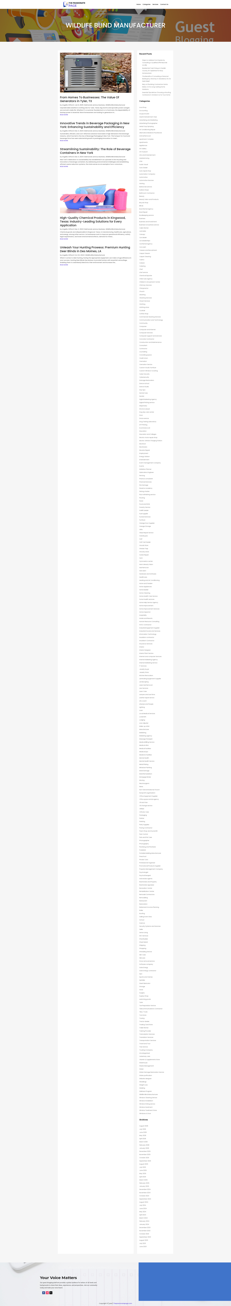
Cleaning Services (145, 298)
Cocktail (142, 311)
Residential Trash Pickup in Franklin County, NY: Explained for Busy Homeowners (154, 70)
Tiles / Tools (143, 1012)
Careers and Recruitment (148, 250)
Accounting (143, 111)
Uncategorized (144, 1053)
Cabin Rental (143, 228)
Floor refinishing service (147, 495)
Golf (140, 539)
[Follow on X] (50, 1292)
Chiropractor (143, 288)
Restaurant (143, 901)
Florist (141, 501)
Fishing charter (144, 491)
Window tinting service (147, 1104)
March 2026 (143, 1142)
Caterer (142, 263)
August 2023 (143, 1240)
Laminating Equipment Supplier (150, 679)
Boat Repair (143, 212)
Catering (142, 266)
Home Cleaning (144, 593)
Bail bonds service (91, 105)
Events (141, 466)
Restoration (143, 904)
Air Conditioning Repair (147, 130)
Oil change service (145, 806)
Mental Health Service (146, 761)
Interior (141, 647)
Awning (141, 183)
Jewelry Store (144, 672)
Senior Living (143, 932)
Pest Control (143, 834)
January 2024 (144, 1224)
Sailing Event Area (145, 917)
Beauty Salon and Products (149, 199)
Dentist (141, 396)
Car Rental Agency (145, 244)
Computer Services (146, 333)
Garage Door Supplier (147, 523)
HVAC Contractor (145, 625)
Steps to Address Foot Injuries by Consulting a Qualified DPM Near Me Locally (154, 62)
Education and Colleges (147, 434)
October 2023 (144, 1234)
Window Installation (146, 1101)
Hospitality (143, 615)
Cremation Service (145, 364)
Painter (141, 818)
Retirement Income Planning (149, 907)
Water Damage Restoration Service (151, 1072)
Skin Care (142, 955)
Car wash (142, 247)
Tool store (142, 1015)
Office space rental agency (149, 799)
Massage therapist (145, 739)
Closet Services (144, 301)
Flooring (142, 498)
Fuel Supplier (143, 514)
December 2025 (145, 1151)
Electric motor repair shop (148, 437)
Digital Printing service (146, 402)
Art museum (143, 152)
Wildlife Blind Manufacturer (115, 105)
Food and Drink (144, 504)
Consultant (143, 345)
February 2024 (144, 1221)
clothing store (144, 307)
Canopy (142, 234)
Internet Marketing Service (148, 663)
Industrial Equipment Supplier (149, 628)
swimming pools (145, 999)
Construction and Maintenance (150, 342)
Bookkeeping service (146, 215)
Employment (143, 453)
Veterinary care (144, 1056)
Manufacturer (144, 729)
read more (64, 115)
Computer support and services (150, 336)
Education (143, 431)
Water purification (145, 1075)
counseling (143, 352)
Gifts (141, 529)
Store (141, 990)
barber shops (144, 190)
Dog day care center (146, 412)
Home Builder (143, 590)
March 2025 (143, 1180)
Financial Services (145, 482)
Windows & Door (145, 1113)
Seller (141, 929)
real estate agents (145, 879)
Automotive (143, 177)
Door (141, 415)
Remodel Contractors (146, 894)
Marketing (142, 733)
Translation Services (146, 1037)
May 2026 (142, 1135)
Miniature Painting (145, 768)
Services (155, 4)
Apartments (143, 142)
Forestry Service (144, 507)
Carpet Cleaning (145, 257)
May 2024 (142, 1212)
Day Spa (142, 390)
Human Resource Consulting (149, 621)
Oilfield (141, 809)
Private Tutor (143, 860)
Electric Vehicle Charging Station (150, 441)
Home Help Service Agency (148, 602)
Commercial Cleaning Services (150, 317)
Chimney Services (145, 285)
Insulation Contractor (146, 641)
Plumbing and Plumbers (147, 847)
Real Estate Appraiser (146, 885)
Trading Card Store (146, 1025)
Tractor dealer (144, 1021)
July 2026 (142, 1129)
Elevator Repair (144, 450)
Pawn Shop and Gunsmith (148, 831)
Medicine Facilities (145, 755)
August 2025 (143, 1164)
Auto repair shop (145, 171)
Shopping (142, 948)
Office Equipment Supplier (148, 796)
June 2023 (143, 1247)
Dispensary (143, 406)
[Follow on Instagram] (47, 1292)
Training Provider (145, 1031)
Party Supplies (144, 825)
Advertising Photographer (148, 123)
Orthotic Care (144, 812)
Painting (142, 821)
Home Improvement (146, 606)
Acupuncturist (144, 114)
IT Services (143, 666)
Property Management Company (151, 869)
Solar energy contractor (147, 971)
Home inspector (145, 612)
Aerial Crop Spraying (146, 126)
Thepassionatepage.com (122, 1303)
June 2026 (143, 1132)
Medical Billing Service (146, 742)
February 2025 (144, 1183)
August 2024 (143, 1202)
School (141, 920)
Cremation (143, 361)
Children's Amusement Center (149, 282)
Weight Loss (143, 1085)
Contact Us (164, 4)
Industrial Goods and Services (149, 631)
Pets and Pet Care (145, 837)
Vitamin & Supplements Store (149, 1060)
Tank (141, 1002)
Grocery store (144, 552)
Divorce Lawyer (144, 409)
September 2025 (145, 1161)
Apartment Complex (146, 139)
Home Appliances (145, 587)
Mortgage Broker (145, 777)
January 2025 (144, 1186)
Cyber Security (144, 374)
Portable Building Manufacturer (150, 853)
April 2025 (142, 1177)
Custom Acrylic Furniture (147, 368)
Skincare (142, 958)
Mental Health (144, 758)
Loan (141, 710)
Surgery (142, 993)
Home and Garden (145, 583)
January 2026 (144, 1148)
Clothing (142, 304)
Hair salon (142, 571)
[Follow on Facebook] (43, 1292)
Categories (147, 4)
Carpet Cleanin (144, 253)
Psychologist (143, 872)
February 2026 (144, 1145)
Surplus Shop (143, 996)
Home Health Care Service (148, 596)
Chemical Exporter (145, 276)
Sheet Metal (143, 942)
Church (141, 291)
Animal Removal (145, 136)
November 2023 (144, 1231)
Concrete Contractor (146, 339)
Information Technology (147, 634)
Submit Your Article (209, 1295)
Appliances (143, 145)
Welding (142, 1088)
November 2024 (144, 1193)
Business (101, 105)
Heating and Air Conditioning (149, 580)
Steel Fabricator (144, 983)
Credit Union (143, 358)
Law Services (143, 688)
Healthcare (143, 577)
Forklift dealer (144, 510)
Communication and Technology (151, 320)
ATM (140, 161)
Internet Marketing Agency (148, 660)
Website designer (145, 1079)
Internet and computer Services (150, 656)
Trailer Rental (143, 1028)
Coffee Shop (143, 314)
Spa (140, 974)
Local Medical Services (147, 714)
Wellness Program (145, 1091)
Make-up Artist (144, 726)
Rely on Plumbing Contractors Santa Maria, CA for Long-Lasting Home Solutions (155, 86)
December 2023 (144, 1227)
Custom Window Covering (148, 371)
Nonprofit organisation (147, 793)
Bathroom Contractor (147, 193)
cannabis (142, 231)
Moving (141, 780)
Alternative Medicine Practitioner (150, 133)
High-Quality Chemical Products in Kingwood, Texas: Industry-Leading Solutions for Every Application (93, 221)
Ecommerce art (144, 428)
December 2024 (145, 1189)
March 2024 (143, 1218)
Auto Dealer (143, 168)
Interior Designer (145, 650)
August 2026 (143, 1126)
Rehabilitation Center (146, 891)
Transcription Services (147, 1034)
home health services (146, 599)
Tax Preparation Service (147, 1006)
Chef (141, 269)
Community (143, 323)
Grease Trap (143, 549)
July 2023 (142, 1243)
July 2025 (142, 1167)
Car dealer (143, 237)
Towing (141, 1018)
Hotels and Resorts (145, 618)
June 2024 (143, 1208)
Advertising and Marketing (148, 120)
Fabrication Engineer (146, 472)
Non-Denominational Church (149, 790)
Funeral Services (145, 517)
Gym (141, 558)
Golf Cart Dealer (145, 542)
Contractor (143, 349)
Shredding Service (145, 952)
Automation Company (147, 174)
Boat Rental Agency (146, 209)
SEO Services (143, 936)
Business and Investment (148, 222)
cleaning (142, 295)
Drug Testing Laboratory (147, 422)
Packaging (143, 815)
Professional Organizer (147, 863)
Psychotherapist (145, 875)
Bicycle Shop (143, 203)
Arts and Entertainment (147, 155)
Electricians (143, 447)
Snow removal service (147, 961)
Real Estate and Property (148, 882)
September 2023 (145, 1237)
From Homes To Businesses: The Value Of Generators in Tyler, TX (89, 99)
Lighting (142, 707)
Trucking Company (146, 1050)
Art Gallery (142, 149)
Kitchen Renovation (146, 675)
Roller (141, 910)
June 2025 (143, 1170)
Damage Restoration (146, 380)
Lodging (142, 720)
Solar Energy (143, 967)
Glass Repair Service (146, 533)
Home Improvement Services (149, 609)
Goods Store (143, 545)
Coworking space (145, 355)
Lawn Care (143, 691)
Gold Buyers (143, 536)
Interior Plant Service (146, 653)
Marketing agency (145, 736)
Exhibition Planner (145, 469)
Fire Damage (143, 485)
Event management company (150, 463)
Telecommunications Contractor (150, 1009)
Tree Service (143, 1047)
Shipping (142, 945)
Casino (141, 260)
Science (142, 923)
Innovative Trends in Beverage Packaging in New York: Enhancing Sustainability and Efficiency (94, 125)
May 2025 (142, 1173)
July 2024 (142, 1205)
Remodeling (143, 898)
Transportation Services (147, 1040)
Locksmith (142, 717)
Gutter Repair (144, 555)
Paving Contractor (145, 828)
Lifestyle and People (146, 704)
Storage (142, 986)
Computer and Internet (147, 330)
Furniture (142, 520)
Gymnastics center (146, 561)
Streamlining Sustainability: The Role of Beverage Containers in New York (95, 151)
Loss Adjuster (143, 723)
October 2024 (144, 1196)
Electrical (142, 444)
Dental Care (143, 393)
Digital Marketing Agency (148, 399)
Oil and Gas (143, 802)
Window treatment (145, 1107)
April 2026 (142, 1139)
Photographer (144, 840)
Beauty (141, 196)
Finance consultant (146, 479)
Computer (143, 326)
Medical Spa (143, 752)
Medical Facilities (145, 748)
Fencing (142, 475)
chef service (143, 272)
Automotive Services (146, 180)
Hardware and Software (147, 574)
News (141, 787)
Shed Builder (143, 939)
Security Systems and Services (150, 926)
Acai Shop (142, 107)
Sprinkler (142, 980)
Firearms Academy (145, 488)
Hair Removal (143, 568)
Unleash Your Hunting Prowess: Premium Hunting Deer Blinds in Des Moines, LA (95, 249)
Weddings (142, 1082)
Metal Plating (143, 764)
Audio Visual (143, 164)
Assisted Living (144, 158)
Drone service (144, 418)
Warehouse (143, 1063)
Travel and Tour (144, 1044)
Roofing (142, 913)
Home (139, 4)
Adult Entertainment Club (148, 117)
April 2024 (142, 1215)
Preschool (142, 856)
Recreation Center (145, 888)
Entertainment (144, 460)
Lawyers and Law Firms (147, 694)
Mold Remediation (145, 774)
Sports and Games (146, 977)
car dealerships (144, 241)
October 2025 (144, 1158)
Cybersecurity (144, 377)
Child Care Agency (145, 279)
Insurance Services (145, 644)
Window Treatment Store (148, 1110)
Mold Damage (144, 771)
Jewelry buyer (144, 669)
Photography (144, 844)
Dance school (144, 383)
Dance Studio (144, 387)
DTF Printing (143, 425)
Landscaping (144, 682)
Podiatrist (142, 850)
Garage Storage (145, 526)
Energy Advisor (144, 456)
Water (141, 1069)
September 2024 (145, 1199)
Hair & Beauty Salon (146, 564)
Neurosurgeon (144, 783)
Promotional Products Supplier (150, 866)
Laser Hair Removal (145, 685)
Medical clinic (144, 745)
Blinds (141, 206)
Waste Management (146, 1066)
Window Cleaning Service (148, 1098)
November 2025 (144, 1154)
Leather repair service (146, 698)
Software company (146, 964)
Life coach (143, 701)
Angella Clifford (68, 105)
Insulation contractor (146, 637)
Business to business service (149, 225)
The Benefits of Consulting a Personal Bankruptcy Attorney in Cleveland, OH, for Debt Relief (156, 78)
